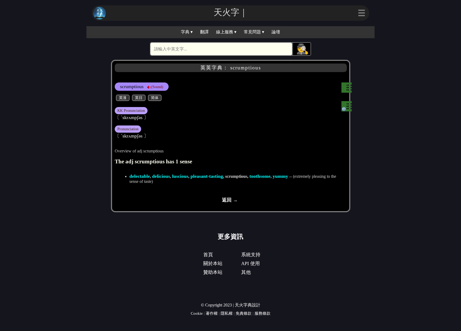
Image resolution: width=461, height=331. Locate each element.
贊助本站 (212, 272)
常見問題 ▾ (254, 32)
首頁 (208, 254)
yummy (280, 176)
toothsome (260, 176)
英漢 (122, 98)
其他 (246, 272)
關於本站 (212, 263)
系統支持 (250, 254)
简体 (154, 98)
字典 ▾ (187, 32)
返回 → (230, 200)
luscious (180, 176)
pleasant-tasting (206, 176)
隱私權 (227, 313)
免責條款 (244, 313)
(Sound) (157, 87)
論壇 (276, 32)
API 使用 (250, 263)
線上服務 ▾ (226, 32)
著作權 (212, 313)
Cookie (197, 313)
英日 (138, 98)
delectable (139, 176)
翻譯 (204, 32)
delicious (161, 176)
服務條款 (263, 313)
